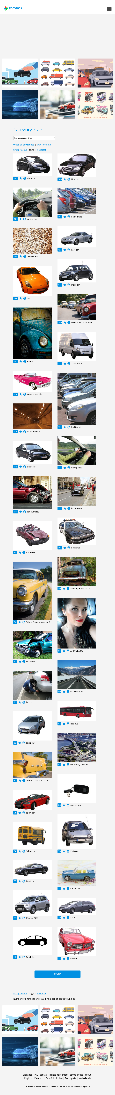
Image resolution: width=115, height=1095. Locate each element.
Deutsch (38, 1078)
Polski (59, 1078)
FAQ (36, 1074)
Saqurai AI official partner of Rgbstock (74, 1086)
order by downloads (23, 144)
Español (49, 1078)
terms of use (76, 1074)
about (88, 1074)
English (28, 1078)
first (15, 149)
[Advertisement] (57, 35)
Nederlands (85, 1078)
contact (43, 1074)
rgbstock (15, 8)
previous (22, 149)
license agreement (58, 1074)
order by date (44, 144)
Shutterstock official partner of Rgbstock (41, 1086)
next (39, 149)
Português (70, 1078)
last (44, 149)
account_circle (24, 178)
